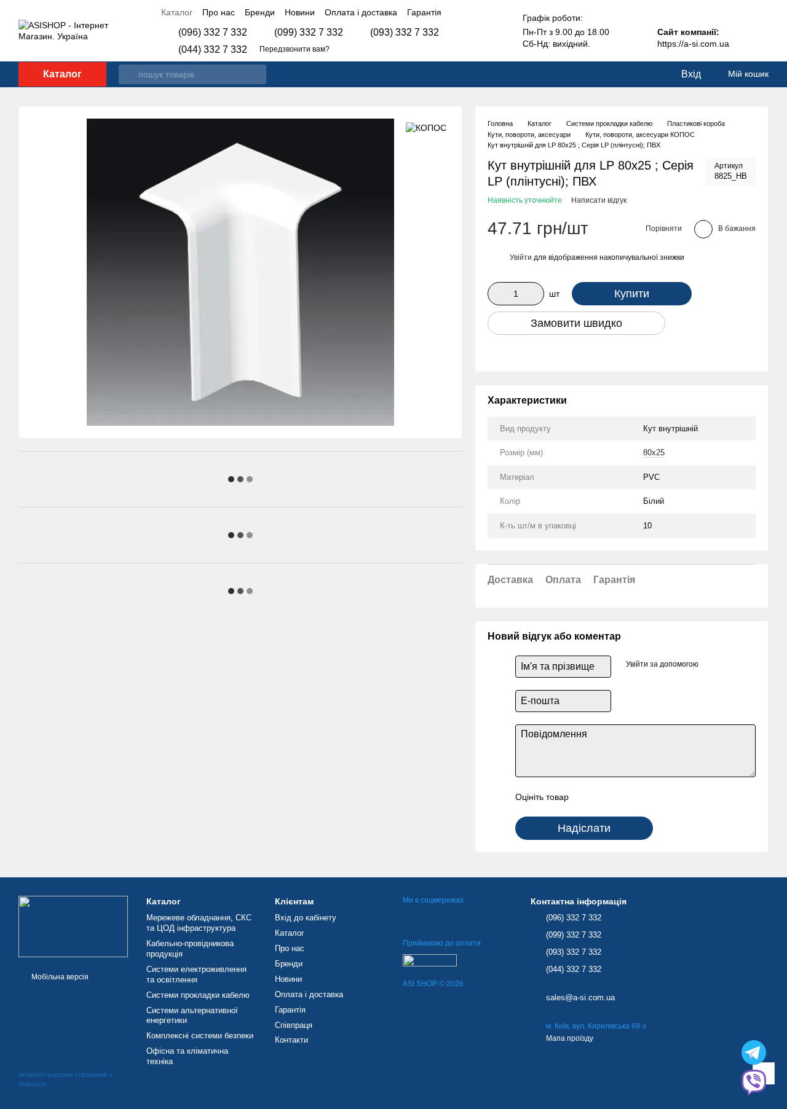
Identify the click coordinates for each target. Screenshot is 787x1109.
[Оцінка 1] (589, 797)
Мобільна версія (59, 977)
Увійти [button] (521, 257)
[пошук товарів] (128, 74)
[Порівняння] (621, 74)
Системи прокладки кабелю (198, 995)
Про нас (218, 12)
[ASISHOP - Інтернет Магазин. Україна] (73, 926)
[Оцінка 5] (668, 797)
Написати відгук (599, 200)
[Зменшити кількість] (496, 294)
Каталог (176, 12)
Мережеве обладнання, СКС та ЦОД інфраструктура (198, 923)
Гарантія (424, 12)
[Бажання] (645, 74)
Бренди (260, 12)
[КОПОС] (426, 127)
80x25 (654, 452)
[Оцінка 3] (628, 797)
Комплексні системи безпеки (199, 1035)
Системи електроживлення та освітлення (196, 974)
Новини (300, 12)
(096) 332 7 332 (212, 32)
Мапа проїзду (569, 1038)
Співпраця (293, 1025)
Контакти (291, 1039)
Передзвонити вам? (294, 49)
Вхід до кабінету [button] (305, 917)
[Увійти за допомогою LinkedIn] (731, 664)
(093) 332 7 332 (404, 32)
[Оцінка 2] (609, 797)
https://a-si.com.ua (693, 44)
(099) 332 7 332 (308, 32)
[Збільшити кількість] (535, 294)
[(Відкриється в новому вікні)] (430, 959)
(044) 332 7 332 (212, 50)
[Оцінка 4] (648, 797)
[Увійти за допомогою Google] (712, 664)
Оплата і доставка (361, 12)
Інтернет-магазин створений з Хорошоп (65, 1079)
